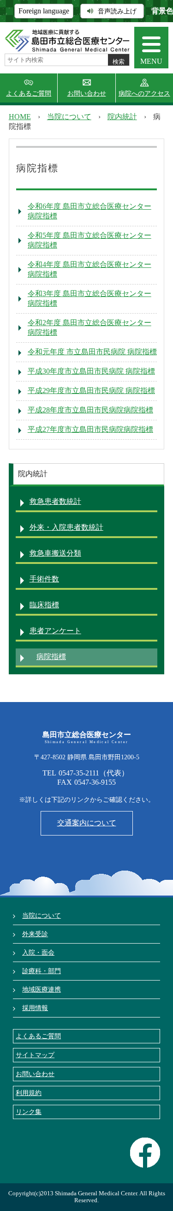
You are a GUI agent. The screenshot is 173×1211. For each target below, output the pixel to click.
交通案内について (86, 823)
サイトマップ (35, 1055)
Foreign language (43, 11)
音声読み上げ (117, 11)
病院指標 (51, 656)
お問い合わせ (86, 93)
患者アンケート (55, 631)
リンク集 (29, 1111)
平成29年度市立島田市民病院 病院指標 (91, 390)
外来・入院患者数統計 (66, 527)
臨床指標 (44, 605)
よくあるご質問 (28, 93)
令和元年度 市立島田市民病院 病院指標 (92, 352)
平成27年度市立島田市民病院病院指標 (90, 429)
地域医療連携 (41, 989)
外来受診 (35, 934)
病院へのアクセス (144, 93)
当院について (69, 117)
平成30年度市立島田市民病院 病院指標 (91, 371)
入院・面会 (38, 952)
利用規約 (29, 1092)
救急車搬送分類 (55, 553)
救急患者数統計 (55, 501)
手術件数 (44, 579)
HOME (20, 117)
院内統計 (122, 117)
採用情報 (35, 1007)
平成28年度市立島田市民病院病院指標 (90, 410)
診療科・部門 (41, 971)
